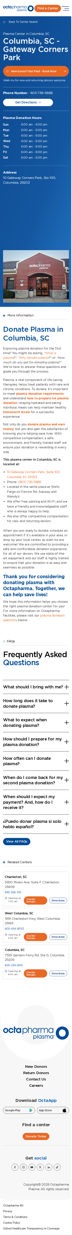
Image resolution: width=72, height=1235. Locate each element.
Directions (58, 900)
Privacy (7, 1211)
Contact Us (36, 1079)
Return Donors (36, 1073)
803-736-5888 (42, 93)
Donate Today (36, 1136)
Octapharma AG (13, 1205)
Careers (36, 1085)
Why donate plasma (33, 358)
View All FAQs (16, 841)
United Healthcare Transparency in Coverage (31, 1228)
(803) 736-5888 (29, 482)
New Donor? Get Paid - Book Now (33, 71)
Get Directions (26, 102)
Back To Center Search (23, 21)
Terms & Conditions (15, 1217)
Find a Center (47, 8)
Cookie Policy (11, 1222)
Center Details (30, 900)
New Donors (36, 1066)
